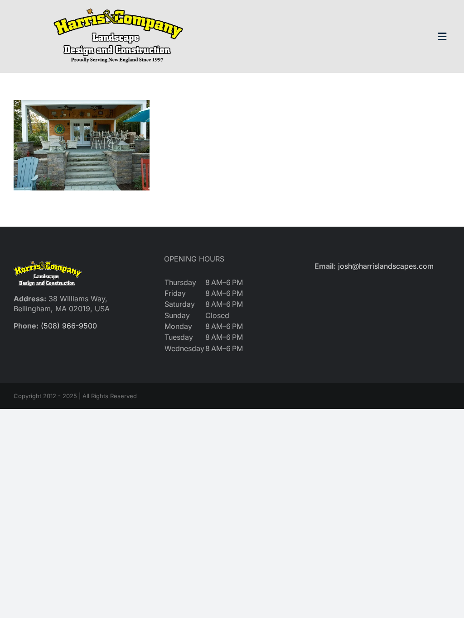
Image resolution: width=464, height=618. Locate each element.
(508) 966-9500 (69, 325)
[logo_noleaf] (118, 8)
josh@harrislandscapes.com (386, 266)
